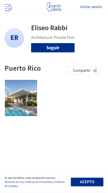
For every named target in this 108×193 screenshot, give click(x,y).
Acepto (87, 182)
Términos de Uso (14, 182)
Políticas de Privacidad (38, 182)
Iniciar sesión (91, 7)
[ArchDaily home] (54, 7)
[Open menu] (7, 7)
